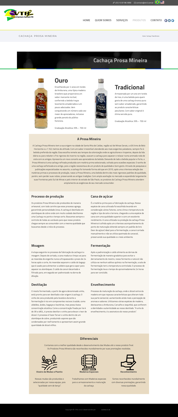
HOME (86, 20)
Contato (156, 20)
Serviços (122, 20)
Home (144, 36)
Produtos (139, 20)
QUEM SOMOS (103, 20)
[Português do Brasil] (157, 2)
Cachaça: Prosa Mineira (153, 36)
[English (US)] (162, 2)
